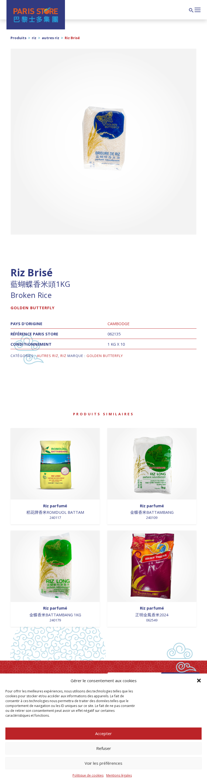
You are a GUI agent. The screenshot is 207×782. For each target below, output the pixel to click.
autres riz (50, 37)
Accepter (103, 733)
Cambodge (119, 323)
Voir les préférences (103, 763)
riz (34, 37)
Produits (18, 37)
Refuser (103, 748)
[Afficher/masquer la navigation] (198, 9)
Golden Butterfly (33, 307)
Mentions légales (119, 775)
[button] (199, 680)
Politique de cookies (88, 775)
